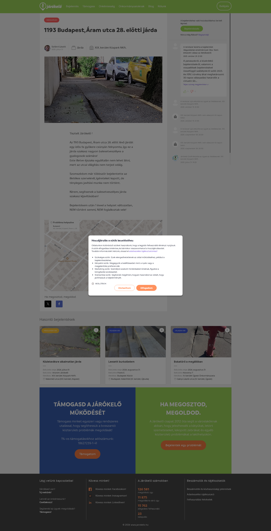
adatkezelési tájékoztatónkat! (143, 251)
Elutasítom (124, 287)
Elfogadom (147, 287)
